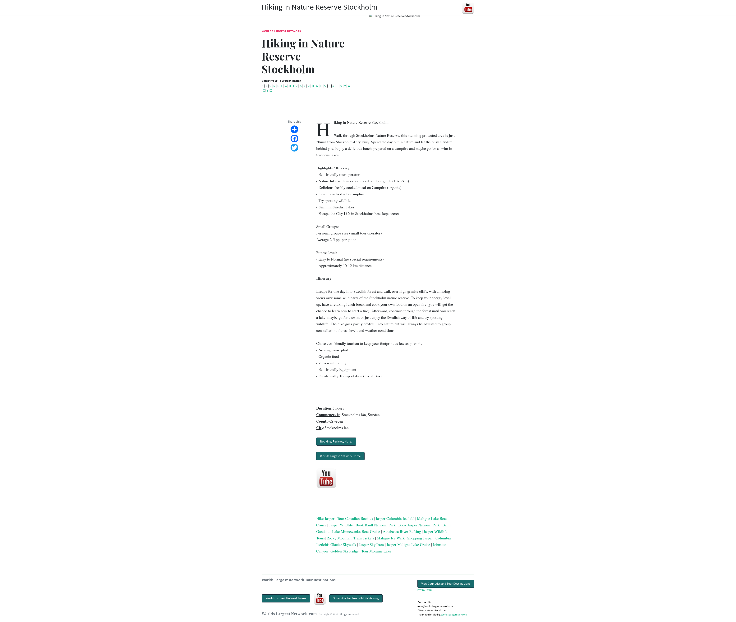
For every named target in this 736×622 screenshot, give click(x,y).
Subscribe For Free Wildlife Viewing (356, 598)
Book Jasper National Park (419, 525)
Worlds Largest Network (281, 31)
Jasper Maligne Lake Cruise (408, 544)
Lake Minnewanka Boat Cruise (356, 531)
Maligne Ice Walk (391, 538)
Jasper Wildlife (341, 525)
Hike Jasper (325, 518)
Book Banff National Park (376, 525)
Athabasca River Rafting (402, 531)
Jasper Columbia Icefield (395, 518)
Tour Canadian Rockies (355, 518)
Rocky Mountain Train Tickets (350, 538)
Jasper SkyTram (371, 544)
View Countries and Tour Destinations (445, 583)
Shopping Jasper (420, 538)
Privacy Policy (424, 589)
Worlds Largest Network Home (340, 456)
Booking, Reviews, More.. (336, 441)
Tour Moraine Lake (376, 551)
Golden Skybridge (344, 551)
